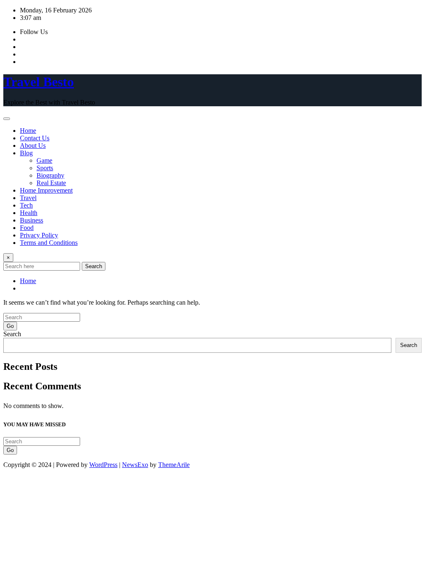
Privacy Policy (39, 235)
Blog (26, 152)
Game (44, 160)
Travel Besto (38, 81)
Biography (50, 175)
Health (28, 212)
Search (93, 266)
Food (27, 227)
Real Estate (51, 182)
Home (28, 130)
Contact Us (34, 138)
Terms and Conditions (49, 242)
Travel (28, 197)
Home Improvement (46, 190)
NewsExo (135, 464)
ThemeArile (174, 464)
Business (31, 220)
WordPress (103, 464)
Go (10, 326)
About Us (33, 145)
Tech (26, 205)
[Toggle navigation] (6, 118)
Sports (45, 167)
